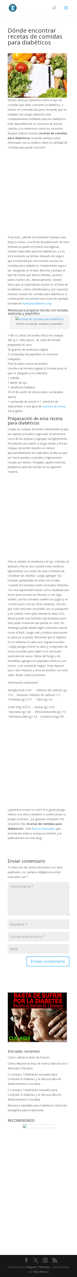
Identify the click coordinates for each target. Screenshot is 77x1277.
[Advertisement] (38, 194)
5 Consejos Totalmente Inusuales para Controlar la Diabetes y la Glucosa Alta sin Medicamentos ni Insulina (34, 1079)
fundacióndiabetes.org (37, 303)
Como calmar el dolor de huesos (29, 1057)
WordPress (41, 1272)
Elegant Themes (38, 1267)
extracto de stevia (53, 406)
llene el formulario (43, 828)
